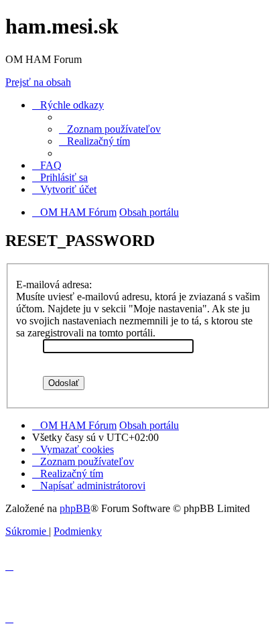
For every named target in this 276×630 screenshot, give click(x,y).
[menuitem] (110, 129)
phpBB (75, 508)
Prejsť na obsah (38, 82)
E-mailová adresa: (54, 284)
